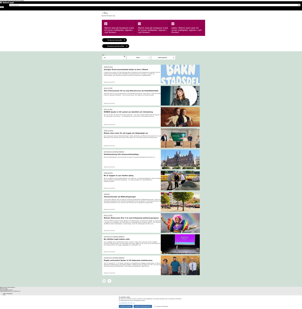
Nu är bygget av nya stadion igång (118, 175)
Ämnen (138, 57)
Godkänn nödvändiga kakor (142, 306)
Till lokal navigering (5, 0)
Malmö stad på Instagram (153, 30)
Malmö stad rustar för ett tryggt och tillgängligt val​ (126, 133)
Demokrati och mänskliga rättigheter (114, 151)
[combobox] (153, 5)
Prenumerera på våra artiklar (115, 46)
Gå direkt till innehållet (17, 0)
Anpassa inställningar (162, 306)
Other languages (7, 293)
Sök (103, 55)
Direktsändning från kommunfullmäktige (121, 154)
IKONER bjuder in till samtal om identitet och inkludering (128, 112)
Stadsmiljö (107, 194)
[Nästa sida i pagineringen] (109, 281)
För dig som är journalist (114, 40)
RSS (4, 294)
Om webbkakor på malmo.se (127, 303)
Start (105, 12)
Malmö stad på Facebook (119, 30)
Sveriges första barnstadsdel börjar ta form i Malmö (126, 69)
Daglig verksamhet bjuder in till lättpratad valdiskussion (128, 260)
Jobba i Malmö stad (186, 30)
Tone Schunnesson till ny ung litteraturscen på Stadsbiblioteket (131, 91)
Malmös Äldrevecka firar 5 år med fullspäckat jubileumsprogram (131, 218)
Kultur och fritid (108, 88)
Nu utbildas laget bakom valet (117, 239)
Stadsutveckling (108, 67)
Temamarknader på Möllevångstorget (120, 197)
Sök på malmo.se (3, 5)
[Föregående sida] (104, 281)
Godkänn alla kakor (125, 306)
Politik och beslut (108, 130)
